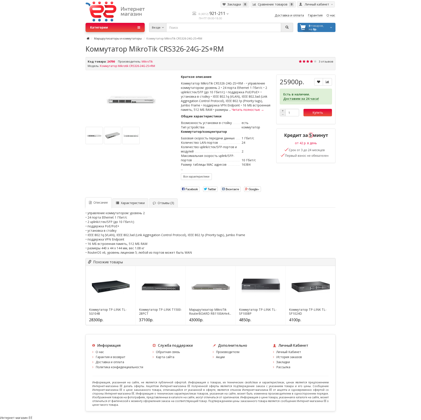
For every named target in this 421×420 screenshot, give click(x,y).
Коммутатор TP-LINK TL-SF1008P (258, 312)
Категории (99, 27)
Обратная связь (168, 352)
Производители (227, 352)
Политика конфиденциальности (119, 367)
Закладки (283, 362)
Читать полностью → (248, 110)
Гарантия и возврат (110, 357)
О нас (100, 352)
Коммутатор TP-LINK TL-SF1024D (307, 312)
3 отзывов (326, 61)
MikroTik (147, 61)
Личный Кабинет (288, 352)
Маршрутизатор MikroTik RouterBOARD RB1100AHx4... (210, 312)
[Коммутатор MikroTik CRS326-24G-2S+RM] (131, 100)
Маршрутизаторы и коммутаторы (118, 38)
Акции (220, 357)
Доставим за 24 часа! (301, 99)
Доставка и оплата (110, 362)
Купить (317, 112)
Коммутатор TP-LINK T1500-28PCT (160, 312)
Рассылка (283, 367)
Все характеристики (196, 176)
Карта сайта (165, 357)
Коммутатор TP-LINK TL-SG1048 (108, 312)
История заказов (289, 357)
